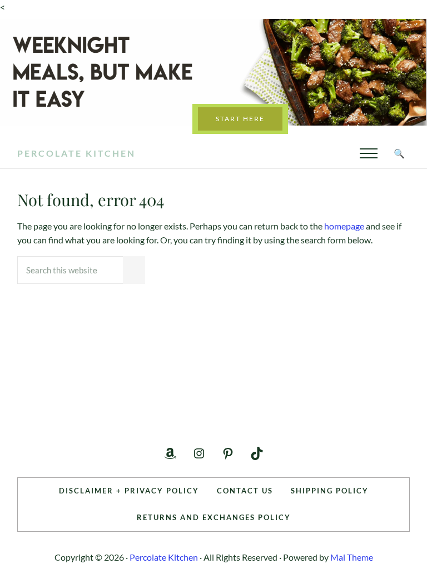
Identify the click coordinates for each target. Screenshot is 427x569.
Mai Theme (351, 557)
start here (240, 118)
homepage (344, 226)
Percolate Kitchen (76, 153)
